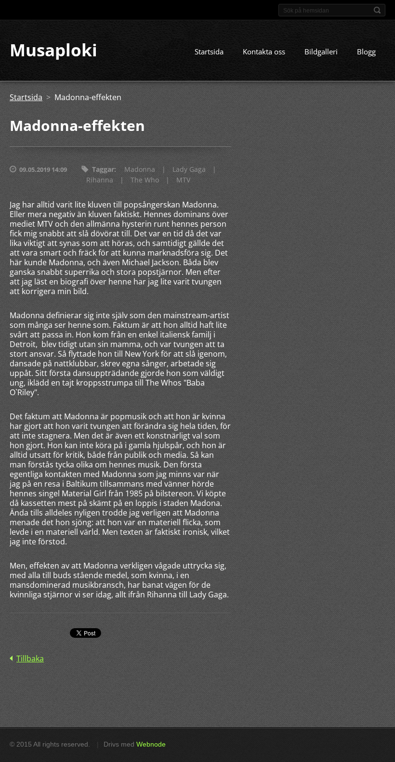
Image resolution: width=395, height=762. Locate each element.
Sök (377, 10)
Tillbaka (30, 658)
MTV (183, 179)
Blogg (366, 51)
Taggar (103, 169)
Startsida (209, 51)
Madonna (139, 169)
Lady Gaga (189, 169)
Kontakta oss (264, 51)
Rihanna (99, 179)
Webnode (151, 744)
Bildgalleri (321, 51)
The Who (145, 179)
